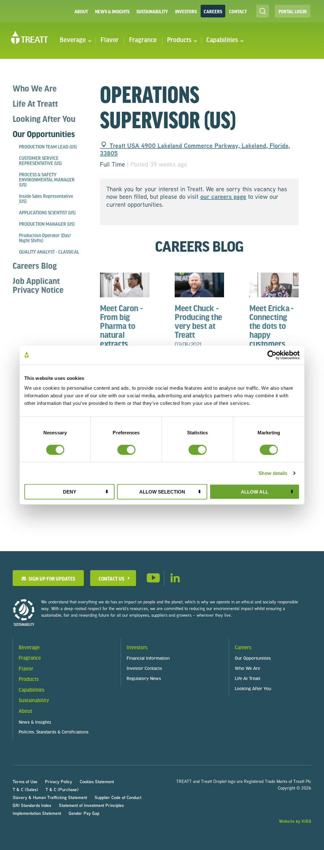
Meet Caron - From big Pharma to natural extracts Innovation (121, 334)
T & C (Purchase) (62, 789)
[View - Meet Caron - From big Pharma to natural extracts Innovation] (124, 284)
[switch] (126, 449)
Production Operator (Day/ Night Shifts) (45, 238)
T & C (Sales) (25, 789)
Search (262, 11)
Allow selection (162, 491)
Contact (238, 11)
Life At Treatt (35, 103)
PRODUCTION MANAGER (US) (47, 224)
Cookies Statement (97, 781)
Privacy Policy (58, 781)
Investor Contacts (144, 668)
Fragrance (143, 40)
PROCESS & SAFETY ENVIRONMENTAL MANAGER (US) (47, 180)
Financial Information (148, 658)
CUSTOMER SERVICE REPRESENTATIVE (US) (40, 161)
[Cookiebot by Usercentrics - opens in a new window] (272, 355)
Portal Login (292, 11)
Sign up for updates (51, 578)
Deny (69, 491)
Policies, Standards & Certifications (54, 732)
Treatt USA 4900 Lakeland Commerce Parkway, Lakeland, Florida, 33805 (195, 149)
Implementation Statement (37, 813)
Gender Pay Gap (84, 813)
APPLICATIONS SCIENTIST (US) (47, 213)
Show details (273, 472)
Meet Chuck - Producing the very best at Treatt (198, 326)
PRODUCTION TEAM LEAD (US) (48, 147)
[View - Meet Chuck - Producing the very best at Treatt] (199, 284)
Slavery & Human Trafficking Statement (50, 797)
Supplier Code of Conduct (118, 797)
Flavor (110, 40)
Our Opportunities (44, 133)
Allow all (254, 491)
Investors (186, 11)
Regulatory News (144, 679)
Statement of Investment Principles (91, 805)
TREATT (29, 37)
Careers (213, 11)
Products (179, 40)
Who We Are (35, 88)
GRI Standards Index (32, 805)
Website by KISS (295, 821)
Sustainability (152, 11)
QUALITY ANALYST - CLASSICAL (49, 252)
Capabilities (222, 40)
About (81, 11)
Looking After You (44, 118)
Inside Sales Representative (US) (46, 199)
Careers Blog (35, 265)
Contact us (111, 578)
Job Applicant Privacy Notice (38, 285)
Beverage (73, 40)
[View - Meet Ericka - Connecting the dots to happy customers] (274, 284)
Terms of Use (25, 781)
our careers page (223, 196)
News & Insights (112, 11)
